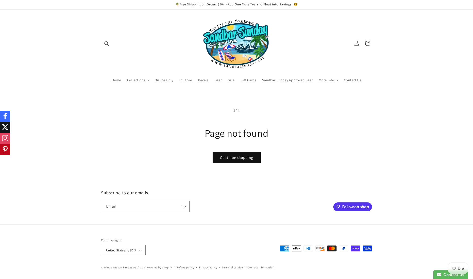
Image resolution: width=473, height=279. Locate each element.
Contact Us (452, 275)
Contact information (261, 267)
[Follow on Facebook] (5, 116)
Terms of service (232, 267)
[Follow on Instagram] (5, 138)
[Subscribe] (184, 206)
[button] (106, 43)
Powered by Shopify (159, 267)
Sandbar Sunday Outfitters (128, 267)
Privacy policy (208, 267)
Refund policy (185, 267)
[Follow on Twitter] (5, 127)
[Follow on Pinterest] (5, 149)
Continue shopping (236, 157)
